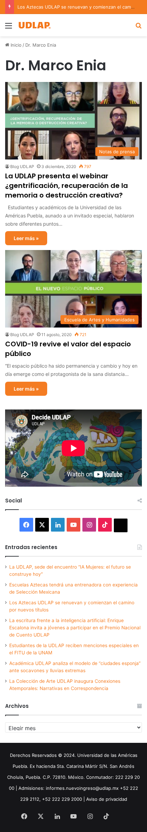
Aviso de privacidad (106, 799)
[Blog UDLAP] (34, 25)
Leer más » (26, 238)
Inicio (15, 45)
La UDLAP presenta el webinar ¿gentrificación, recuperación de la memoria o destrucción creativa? (66, 185)
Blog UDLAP (22, 166)
